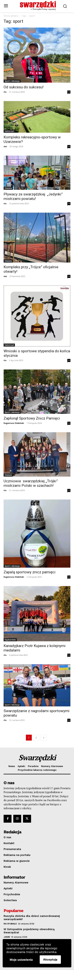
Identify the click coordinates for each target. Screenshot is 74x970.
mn (5, 146)
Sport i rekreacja (12, 81)
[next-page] (44, 738)
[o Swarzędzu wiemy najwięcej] (37, 5)
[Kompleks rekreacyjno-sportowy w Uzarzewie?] (37, 117)
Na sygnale (10, 923)
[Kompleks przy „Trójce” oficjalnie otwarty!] (37, 238)
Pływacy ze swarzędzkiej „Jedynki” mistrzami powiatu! (33, 196)
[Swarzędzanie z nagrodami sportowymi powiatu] (37, 685)
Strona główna (11, 15)
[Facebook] (7, 819)
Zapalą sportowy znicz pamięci (30, 572)
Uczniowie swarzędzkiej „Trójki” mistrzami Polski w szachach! (31, 483)
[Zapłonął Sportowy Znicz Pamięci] (37, 391)
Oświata (8, 188)
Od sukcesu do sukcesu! (23, 87)
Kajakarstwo (10, 639)
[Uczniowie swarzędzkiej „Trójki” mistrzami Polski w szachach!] (37, 454)
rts (5, 91)
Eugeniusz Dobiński (14, 423)
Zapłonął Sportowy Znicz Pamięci (32, 418)
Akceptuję (50, 959)
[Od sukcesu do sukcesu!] (37, 55)
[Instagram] (17, 819)
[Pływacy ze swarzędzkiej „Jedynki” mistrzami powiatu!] (37, 173)
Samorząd (9, 131)
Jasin (7, 937)
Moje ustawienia (21, 959)
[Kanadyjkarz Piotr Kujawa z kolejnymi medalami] (37, 613)
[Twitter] (27, 819)
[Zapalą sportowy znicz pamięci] (37, 533)
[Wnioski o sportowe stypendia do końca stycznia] (37, 316)
